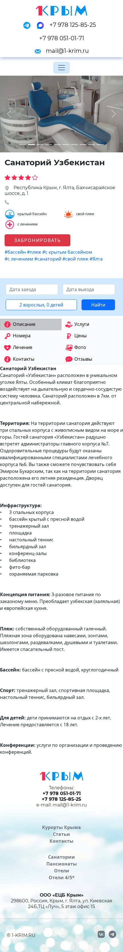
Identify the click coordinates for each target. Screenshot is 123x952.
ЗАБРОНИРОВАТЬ (37, 240)
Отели (61, 871)
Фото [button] (80, 347)
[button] (9, 114)
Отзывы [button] (83, 359)
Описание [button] (24, 324)
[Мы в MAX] (42, 24)
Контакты (61, 841)
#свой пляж (76, 259)
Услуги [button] (81, 324)
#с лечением (19, 259)
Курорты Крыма (61, 827)
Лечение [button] (22, 347)
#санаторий (48, 259)
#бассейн (16, 252)
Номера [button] (22, 335)
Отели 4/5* (62, 877)
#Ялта (97, 259)
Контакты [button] (23, 359)
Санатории (61, 857)
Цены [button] (80, 335)
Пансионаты (61, 864)
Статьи (61, 834)
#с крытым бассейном (67, 252)
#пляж (34, 252)
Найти (98, 305)
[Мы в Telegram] (29, 24)
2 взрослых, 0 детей (41, 305)
